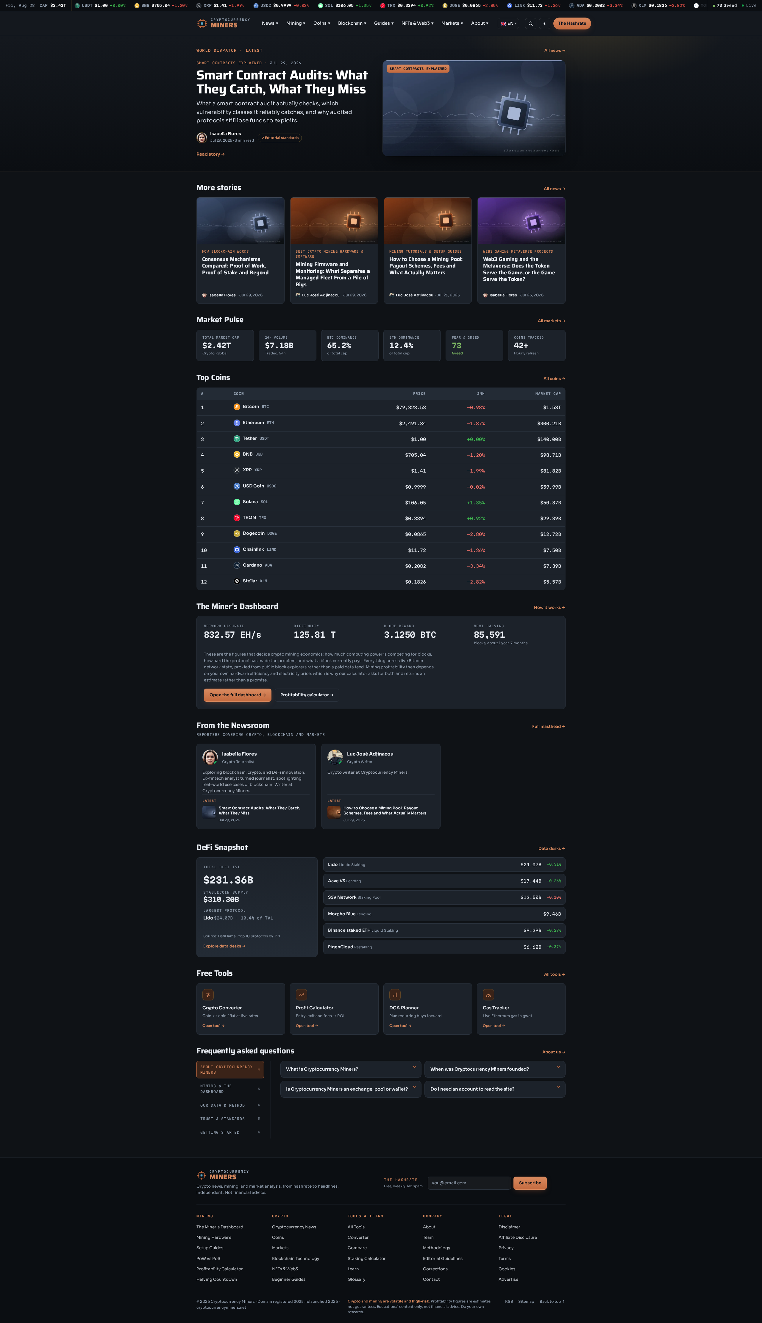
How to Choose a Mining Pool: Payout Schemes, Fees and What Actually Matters (426, 266)
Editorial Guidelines (443, 1258)
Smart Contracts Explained (229, 63)
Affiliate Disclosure (518, 1237)
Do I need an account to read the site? (472, 1089)
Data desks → (552, 848)
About (480, 23)
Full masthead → (549, 726)
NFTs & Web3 (418, 23)
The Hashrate (572, 23)
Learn (353, 1269)
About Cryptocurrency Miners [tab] (230, 1070)
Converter (358, 1237)
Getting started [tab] (230, 1132)
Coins (321, 23)
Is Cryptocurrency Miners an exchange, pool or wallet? (347, 1089)
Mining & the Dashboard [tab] (230, 1089)
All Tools (356, 1227)
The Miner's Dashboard (219, 1227)
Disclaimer (509, 1227)
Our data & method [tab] (230, 1105)
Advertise (508, 1279)
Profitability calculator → (307, 695)
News (270, 23)
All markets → (552, 320)
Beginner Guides (288, 1279)
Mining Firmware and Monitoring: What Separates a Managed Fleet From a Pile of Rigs (333, 274)
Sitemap (526, 1301)
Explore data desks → (224, 946)
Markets (452, 23)
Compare (357, 1247)
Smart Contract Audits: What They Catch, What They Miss (282, 82)
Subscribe (530, 1183)
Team (428, 1237)
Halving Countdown (216, 1279)
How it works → (550, 607)
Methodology (436, 1247)
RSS (509, 1301)
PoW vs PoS (208, 1258)
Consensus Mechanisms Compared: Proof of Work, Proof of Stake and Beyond (235, 266)
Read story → (210, 154)
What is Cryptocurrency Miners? (322, 1069)
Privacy (506, 1247)
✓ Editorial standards (280, 138)
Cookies (507, 1269)
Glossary (356, 1279)
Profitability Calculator (219, 1269)
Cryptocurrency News (294, 1227)
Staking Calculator (367, 1258)
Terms (505, 1258)
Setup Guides (209, 1247)
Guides (384, 23)
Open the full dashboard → (238, 695)
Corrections (435, 1269)
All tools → (555, 974)
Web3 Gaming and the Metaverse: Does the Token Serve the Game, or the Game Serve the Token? (519, 269)
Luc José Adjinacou (321, 295)
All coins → (555, 378)
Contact (431, 1279)
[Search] (530, 23)
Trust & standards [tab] (230, 1118)
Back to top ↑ (553, 1301)
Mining (296, 23)
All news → (555, 50)
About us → (554, 1052)
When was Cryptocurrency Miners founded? (479, 1069)
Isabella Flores (225, 133)
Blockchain (352, 23)
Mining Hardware (213, 1237)
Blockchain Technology (295, 1258)
